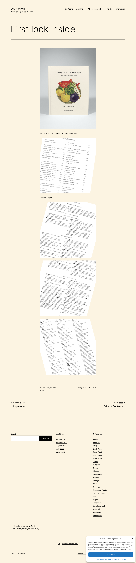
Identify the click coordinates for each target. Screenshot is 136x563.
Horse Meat (97, 474)
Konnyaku (97, 481)
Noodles (96, 487)
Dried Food (97, 452)
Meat (95, 484)
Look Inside (81, 9)
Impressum (123, 559)
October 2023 (61, 443)
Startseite (69, 9)
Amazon (96, 443)
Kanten (96, 477)
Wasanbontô (98, 512)
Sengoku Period (99, 493)
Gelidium (96, 465)
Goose (95, 468)
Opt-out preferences (101, 559)
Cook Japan (18, 8)
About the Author (95, 9)
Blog (95, 446)
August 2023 (61, 446)
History (96, 471)
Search (13, 434)
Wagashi (96, 509)
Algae (95, 439)
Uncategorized (99, 506)
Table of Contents (48, 133)
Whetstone (97, 516)
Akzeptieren (111, 554)
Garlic (95, 462)
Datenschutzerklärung (113, 559)
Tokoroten (97, 503)
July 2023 (60, 449)
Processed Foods (100, 490)
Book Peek (92, 388)
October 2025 (61, 439)
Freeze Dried (98, 458)
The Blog (110, 9)
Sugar (95, 500)
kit (43, 390)
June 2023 (60, 452)
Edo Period (97, 455)
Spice (95, 496)
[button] (132, 539)
